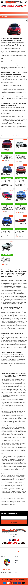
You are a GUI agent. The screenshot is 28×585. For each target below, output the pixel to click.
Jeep (16, 560)
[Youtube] (18, 540)
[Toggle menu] (2, 2)
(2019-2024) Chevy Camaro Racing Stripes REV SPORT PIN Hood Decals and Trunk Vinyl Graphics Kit (20, 208)
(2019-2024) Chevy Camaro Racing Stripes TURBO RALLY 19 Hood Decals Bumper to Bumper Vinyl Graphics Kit (7, 183)
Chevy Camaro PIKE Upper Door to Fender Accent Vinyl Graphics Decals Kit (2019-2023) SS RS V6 (21, 157)
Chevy (16, 554)
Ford (16, 558)
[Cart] (26, 2)
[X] (13, 540)
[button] (26, 20)
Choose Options (7, 152)
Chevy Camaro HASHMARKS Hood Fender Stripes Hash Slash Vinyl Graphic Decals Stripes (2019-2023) (6, 260)
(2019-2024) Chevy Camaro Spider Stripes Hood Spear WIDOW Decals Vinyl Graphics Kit (7, 157)
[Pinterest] (15, 540)
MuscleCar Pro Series (6, 572)
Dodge (16, 556)
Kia (16, 562)
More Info (3, 554)
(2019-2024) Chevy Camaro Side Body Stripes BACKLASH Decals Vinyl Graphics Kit (21, 233)
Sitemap (3, 556)
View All (16, 572)
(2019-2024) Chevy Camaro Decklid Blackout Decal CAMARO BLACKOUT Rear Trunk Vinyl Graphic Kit (21, 183)
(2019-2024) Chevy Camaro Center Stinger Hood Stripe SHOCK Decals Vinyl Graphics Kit (7, 207)
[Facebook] (10, 540)
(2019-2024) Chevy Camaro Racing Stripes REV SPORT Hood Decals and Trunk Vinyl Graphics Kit (7, 234)
